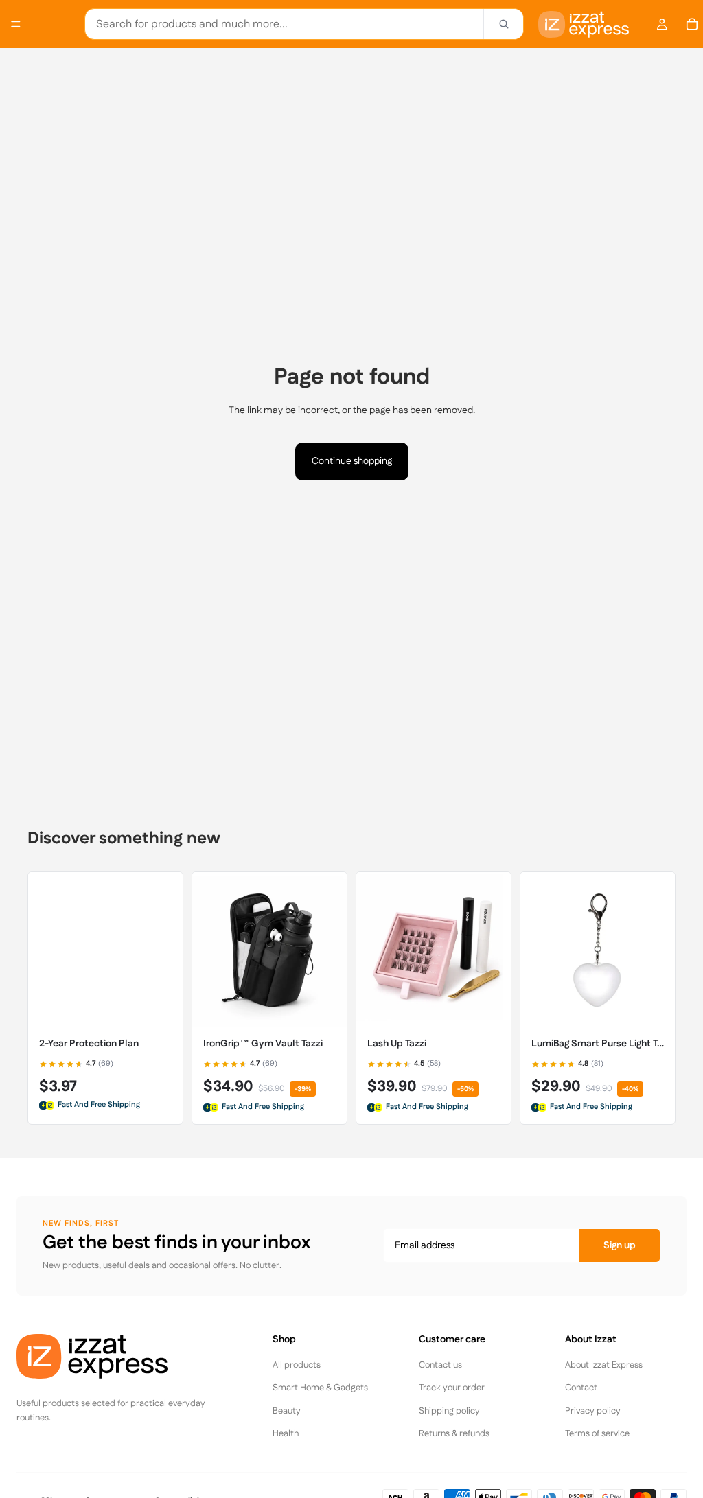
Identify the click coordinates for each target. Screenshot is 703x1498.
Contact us (440, 1365)
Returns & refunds (454, 1433)
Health (286, 1433)
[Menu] (16, 24)
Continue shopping (352, 461)
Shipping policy (449, 1411)
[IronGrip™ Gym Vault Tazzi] (269, 949)
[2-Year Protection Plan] (105, 949)
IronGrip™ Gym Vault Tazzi (263, 1044)
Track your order (452, 1387)
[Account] (662, 24)
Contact (581, 1387)
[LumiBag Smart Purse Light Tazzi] (597, 949)
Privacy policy (593, 1411)
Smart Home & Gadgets (320, 1387)
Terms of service (597, 1433)
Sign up (619, 1245)
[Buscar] (503, 24)
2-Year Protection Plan (89, 1044)
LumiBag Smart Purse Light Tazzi (597, 1044)
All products (297, 1365)
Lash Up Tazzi (396, 1044)
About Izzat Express (604, 1365)
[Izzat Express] (119, 1356)
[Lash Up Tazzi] (433, 949)
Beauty (287, 1411)
